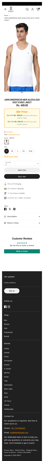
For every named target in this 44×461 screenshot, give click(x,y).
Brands (6, 336)
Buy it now (22, 176)
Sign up (11, 291)
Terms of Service (10, 452)
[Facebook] (5, 307)
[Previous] (7, 57)
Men (5, 320)
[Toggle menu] (5, 9)
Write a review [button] (22, 251)
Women (6, 324)
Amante (7, 352)
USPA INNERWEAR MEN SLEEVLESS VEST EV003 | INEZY (21, 19)
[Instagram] (9, 307)
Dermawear (8, 360)
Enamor (7, 364)
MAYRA (7, 372)
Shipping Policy (31, 450)
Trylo (5, 381)
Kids (5, 328)
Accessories (8, 332)
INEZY (19, 455)
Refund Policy (20, 450)
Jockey (6, 348)
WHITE (6, 142)
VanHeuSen (8, 385)
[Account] (32, 9)
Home (6, 15)
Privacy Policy (9, 450)
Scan (6, 393)
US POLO (9, 132)
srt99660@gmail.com (19, 433)
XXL (31, 151)
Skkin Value (8, 389)
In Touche (7, 368)
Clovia (6, 356)
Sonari (6, 376)
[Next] (37, 57)
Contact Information (24, 452)
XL (24, 151)
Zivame (6, 405)
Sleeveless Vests (14, 134)
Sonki (6, 397)
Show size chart (11, 156)
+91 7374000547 (18, 428)
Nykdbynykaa (8, 409)
